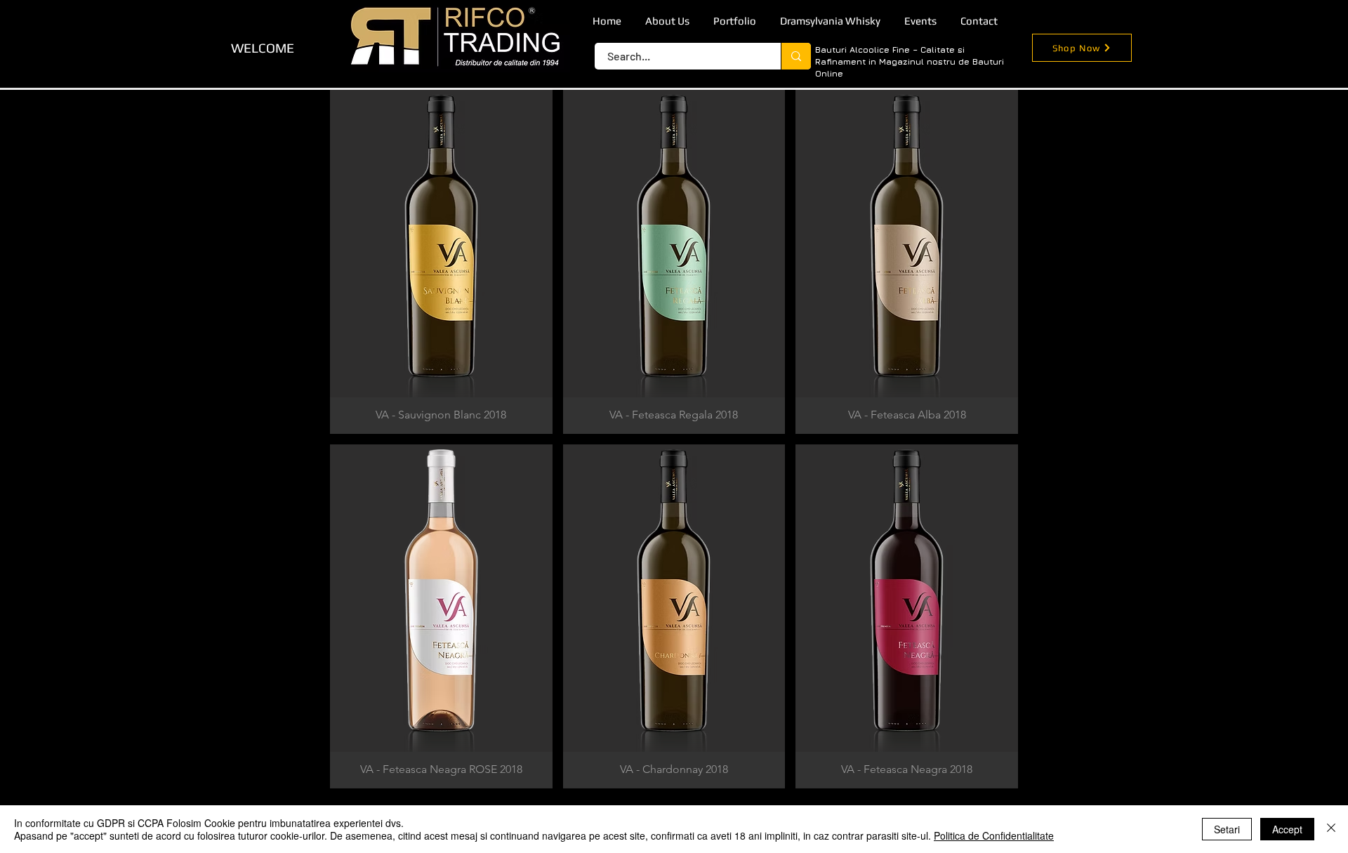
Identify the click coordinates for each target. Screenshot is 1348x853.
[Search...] (796, 56)
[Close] (1331, 829)
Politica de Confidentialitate (994, 835)
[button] (441, 262)
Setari (1227, 829)
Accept (1287, 829)
